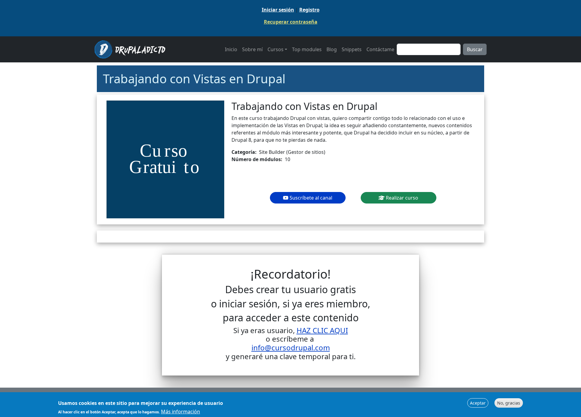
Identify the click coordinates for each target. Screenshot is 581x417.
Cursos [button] (276, 49)
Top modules (307, 49)
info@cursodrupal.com (290, 347)
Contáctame (380, 49)
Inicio (231, 49)
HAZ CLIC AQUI (322, 330)
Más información (180, 411)
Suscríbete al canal (310, 197)
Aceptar (478, 403)
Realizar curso (401, 197)
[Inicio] (132, 49)
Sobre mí (252, 49)
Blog (332, 49)
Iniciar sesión (278, 9)
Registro (309, 9)
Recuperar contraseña (290, 21)
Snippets (352, 49)
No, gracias (508, 403)
